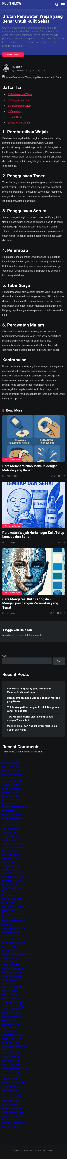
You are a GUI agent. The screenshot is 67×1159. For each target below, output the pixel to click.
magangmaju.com (11, 931)
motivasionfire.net (12, 770)
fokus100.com (10, 862)
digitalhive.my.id (11, 1064)
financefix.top (9, 979)
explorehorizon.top (12, 968)
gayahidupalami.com (13, 876)
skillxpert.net (9, 832)
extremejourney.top (12, 972)
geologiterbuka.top (12, 987)
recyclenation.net (11, 817)
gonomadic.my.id (11, 1100)
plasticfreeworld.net (13, 799)
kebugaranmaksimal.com (15, 913)
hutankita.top (9, 1020)
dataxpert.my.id (10, 1053)
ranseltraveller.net (12, 814)
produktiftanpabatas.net (15, 806)
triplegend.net (9, 851)
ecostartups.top (10, 946)
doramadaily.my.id (12, 1071)
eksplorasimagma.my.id (15, 1082)
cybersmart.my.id (11, 1038)
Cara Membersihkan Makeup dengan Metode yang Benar (29, 468)
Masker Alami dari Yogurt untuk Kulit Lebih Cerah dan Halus (32, 728)
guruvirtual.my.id (11, 1115)
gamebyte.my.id (10, 1089)
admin (19, 66)
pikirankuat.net (10, 792)
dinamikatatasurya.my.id (15, 1067)
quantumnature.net (12, 810)
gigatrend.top (9, 994)
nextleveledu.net (11, 777)
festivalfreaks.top (12, 975)
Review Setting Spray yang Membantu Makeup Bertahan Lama (29, 690)
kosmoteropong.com (13, 920)
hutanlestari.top (10, 1023)
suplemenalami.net (12, 847)
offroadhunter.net (11, 781)
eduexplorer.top (10, 950)
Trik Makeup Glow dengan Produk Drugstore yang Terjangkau (33, 709)
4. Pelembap (15, 111)
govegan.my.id (10, 1104)
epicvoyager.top (11, 964)
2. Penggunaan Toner (19, 100)
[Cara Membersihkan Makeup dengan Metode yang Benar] (33, 438)
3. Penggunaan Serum (19, 105)
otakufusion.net (10, 784)
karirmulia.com (10, 909)
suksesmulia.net (11, 840)
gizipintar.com (9, 884)
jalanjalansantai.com (13, 906)
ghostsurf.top (9, 990)
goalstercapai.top (11, 998)
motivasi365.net (11, 766)
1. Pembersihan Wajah (20, 94)
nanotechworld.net (12, 773)
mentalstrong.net (11, 762)
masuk (18, 635)
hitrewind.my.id (10, 1126)
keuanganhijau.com (12, 917)
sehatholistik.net (11, 821)
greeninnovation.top (13, 1005)
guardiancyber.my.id (13, 1111)
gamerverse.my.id (12, 1093)
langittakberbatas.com (14, 928)
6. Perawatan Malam (19, 122)
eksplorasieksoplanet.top (16, 953)
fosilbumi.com (10, 869)
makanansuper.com (12, 935)
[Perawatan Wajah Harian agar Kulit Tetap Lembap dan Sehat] (33, 505)
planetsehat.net (10, 795)
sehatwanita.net (10, 828)
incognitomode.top (12, 1034)
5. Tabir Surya (15, 117)
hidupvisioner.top (11, 1016)
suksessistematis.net (14, 843)
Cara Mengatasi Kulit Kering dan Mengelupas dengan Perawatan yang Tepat (30, 603)
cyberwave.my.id (11, 1042)
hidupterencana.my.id (13, 1122)
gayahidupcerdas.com (14, 880)
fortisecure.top (10, 983)
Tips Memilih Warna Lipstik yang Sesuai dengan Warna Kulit (30, 718)
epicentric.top (9, 957)
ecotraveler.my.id (11, 1078)
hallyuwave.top (10, 1012)
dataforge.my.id (10, 1049)
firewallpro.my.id (11, 1086)
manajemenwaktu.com (14, 942)
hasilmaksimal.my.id (13, 1119)
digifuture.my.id (10, 1056)
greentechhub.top (11, 1009)
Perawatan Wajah (13, 54)
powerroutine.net (11, 803)
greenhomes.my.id (12, 1108)
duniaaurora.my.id (11, 1075)
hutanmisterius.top (12, 1027)
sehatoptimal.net (11, 825)
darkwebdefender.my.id (15, 1045)
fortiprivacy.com (11, 865)
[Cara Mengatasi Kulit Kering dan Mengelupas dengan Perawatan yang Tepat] (33, 571)
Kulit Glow (11, 3)
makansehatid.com (12, 939)
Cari (4, 655)
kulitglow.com (9, 924)
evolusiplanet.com (12, 854)
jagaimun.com (9, 902)
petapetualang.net (12, 788)
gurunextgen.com (11, 887)
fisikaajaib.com (10, 858)
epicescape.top (10, 961)
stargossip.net (10, 836)
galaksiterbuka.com (12, 873)
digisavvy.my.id (10, 1060)
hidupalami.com (10, 891)
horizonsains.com (12, 898)
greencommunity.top (13, 1001)
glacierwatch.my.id (12, 1097)
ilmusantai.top (9, 1031)
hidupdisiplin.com (11, 895)
